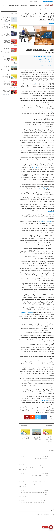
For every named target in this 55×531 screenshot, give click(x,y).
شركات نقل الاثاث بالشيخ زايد (45, 221)
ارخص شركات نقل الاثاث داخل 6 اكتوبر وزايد (44, 59)
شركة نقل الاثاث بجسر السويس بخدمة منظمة (5, 91)
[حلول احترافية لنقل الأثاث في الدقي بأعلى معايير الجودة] (14, 19)
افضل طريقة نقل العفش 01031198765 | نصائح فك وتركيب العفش (10, 59)
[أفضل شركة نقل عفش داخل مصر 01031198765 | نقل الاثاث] (36, 432)
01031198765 (27, 210)
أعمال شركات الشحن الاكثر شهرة (46, 61)
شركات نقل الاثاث (48, 112)
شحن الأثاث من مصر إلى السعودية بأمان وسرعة (6, 76)
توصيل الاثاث (51, 23)
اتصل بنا (17, 5)
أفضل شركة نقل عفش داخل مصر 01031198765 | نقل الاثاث (5, 68)
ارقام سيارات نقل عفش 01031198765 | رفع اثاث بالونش (5, 50)
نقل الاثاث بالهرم (35, 167)
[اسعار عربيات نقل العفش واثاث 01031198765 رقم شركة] (14, 41)
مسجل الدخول (45, 514)
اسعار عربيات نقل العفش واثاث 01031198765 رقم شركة (6, 42)
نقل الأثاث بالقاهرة (33, 5)
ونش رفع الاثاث (44, 400)
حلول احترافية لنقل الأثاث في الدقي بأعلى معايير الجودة (5, 19)
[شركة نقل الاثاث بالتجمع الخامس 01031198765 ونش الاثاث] (14, 83)
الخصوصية (11, 5)
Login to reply (22, 461)
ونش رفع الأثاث (23, 5)
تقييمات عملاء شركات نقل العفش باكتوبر (44, 63)
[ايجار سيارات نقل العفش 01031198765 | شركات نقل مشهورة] (14, 33)
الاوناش (35, 1)
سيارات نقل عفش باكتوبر (47, 58)
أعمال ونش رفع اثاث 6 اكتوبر (46, 66)
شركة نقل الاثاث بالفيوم (27, 313)
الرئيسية (40, 5)
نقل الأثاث (40, 1)
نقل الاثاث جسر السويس (48, 291)
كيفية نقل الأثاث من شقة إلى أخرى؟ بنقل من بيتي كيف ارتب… (6, 26)
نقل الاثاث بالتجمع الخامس (31, 83)
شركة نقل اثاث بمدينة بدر (43, 188)
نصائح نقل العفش (29, 1)
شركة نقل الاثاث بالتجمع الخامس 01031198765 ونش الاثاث (5, 84)
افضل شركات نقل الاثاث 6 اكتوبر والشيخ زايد (43, 56)
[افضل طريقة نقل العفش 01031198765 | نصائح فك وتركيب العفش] (47, 432)
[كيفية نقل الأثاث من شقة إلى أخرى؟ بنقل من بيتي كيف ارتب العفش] (14, 26)
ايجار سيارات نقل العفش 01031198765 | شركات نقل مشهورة (5, 34)
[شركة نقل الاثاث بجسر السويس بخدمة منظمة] (14, 92)
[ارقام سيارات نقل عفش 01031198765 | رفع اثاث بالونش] (14, 50)
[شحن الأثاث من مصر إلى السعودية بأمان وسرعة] (26, 432)
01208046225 (50, 212)
